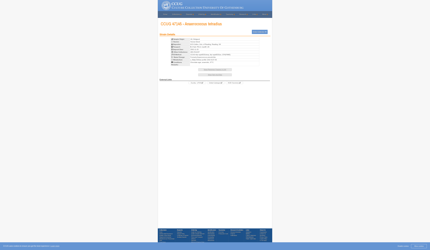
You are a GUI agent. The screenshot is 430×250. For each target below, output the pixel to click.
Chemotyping (211, 235)
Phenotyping (211, 233)
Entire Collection (259, 32)
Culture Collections (251, 235)
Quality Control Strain (165, 235)
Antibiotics (248, 232)
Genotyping (211, 237)
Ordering (201, 14)
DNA (160, 240)
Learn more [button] (54, 246)
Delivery (193, 238)
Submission (211, 238)
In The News (263, 240)
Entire (161, 232)
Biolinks (248, 233)
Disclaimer (263, 235)
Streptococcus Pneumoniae (166, 238)
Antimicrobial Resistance (166, 233)
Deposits (189, 14)
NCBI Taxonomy (233, 83)
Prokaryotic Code (223, 233)
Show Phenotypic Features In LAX (215, 70)
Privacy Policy (264, 237)
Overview (221, 232)
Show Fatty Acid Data (215, 75)
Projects (233, 233)
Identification (215, 14)
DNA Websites (250, 237)
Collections (176, 14)
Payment (193, 240)
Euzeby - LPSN (196, 83)
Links (254, 14)
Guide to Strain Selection (198, 233)
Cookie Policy (263, 238)
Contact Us (263, 233)
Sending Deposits (182, 237)
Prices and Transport (197, 237)
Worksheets (211, 240)
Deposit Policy (181, 233)
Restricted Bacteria (196, 235)
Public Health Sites (251, 238)
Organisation (263, 232)
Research (242, 14)
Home (165, 14)
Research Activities (236, 232)
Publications (234, 235)
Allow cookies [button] (419, 246)
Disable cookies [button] (403, 246)
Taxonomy (229, 14)
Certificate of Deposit (182, 235)
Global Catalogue (215, 83)
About (264, 14)
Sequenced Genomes (165, 237)
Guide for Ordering (196, 232)
